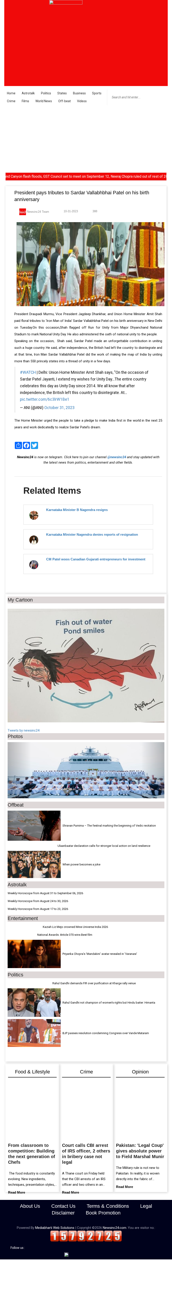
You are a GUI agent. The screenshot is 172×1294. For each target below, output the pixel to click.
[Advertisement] (86, 138)
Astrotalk (28, 93)
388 (94, 211)
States (62, 93)
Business (79, 93)
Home (11, 93)
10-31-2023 (70, 211)
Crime (11, 101)
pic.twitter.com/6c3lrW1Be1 (44, 399)
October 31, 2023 (59, 407)
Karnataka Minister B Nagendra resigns (77, 510)
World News (43, 101)
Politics (46, 93)
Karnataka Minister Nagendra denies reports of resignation (92, 534)
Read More (16, 1192)
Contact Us (63, 1206)
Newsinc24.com (114, 1228)
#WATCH (28, 372)
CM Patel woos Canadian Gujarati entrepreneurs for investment (95, 559)
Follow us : (18, 1248)
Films (25, 101)
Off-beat (64, 101)
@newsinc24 (117, 457)
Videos (82, 101)
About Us (30, 1206)
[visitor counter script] (86, 1236)
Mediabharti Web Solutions (54, 1228)
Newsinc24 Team (37, 211)
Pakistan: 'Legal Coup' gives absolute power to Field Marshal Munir (140, 1151)
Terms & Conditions (108, 1206)
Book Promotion (103, 1213)
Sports (96, 93)
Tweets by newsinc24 (23, 730)
